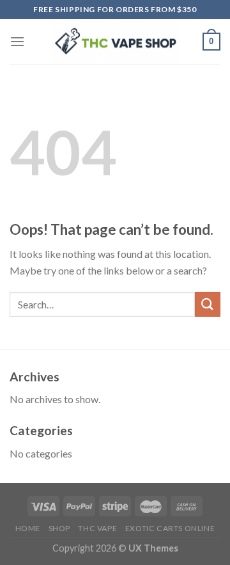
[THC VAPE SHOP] (115, 41)
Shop (59, 528)
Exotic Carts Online (170, 528)
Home (27, 528)
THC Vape (97, 528)
